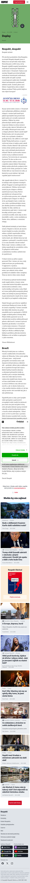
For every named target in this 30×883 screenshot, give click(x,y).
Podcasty (6, 550)
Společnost (5, 520)
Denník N (11, 795)
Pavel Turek (5, 699)
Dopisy (3, 32)
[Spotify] (21, 855)
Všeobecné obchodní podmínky (10, 834)
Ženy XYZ (11, 653)
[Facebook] (3, 865)
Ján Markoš (5, 795)
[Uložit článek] (22, 26)
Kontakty (3, 818)
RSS (2, 831)
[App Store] (7, 847)
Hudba (4, 688)
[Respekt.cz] (4, 2)
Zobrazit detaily (20, 450)
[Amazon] (7, 855)
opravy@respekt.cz (20, 488)
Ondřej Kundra (15, 763)
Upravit (14, 460)
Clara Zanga (5, 528)
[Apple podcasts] (21, 847)
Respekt (4, 40)
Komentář (6, 784)
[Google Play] (7, 851)
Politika (4, 753)
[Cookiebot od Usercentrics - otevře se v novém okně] (17, 422)
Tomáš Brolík (5, 632)
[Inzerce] (15, 100)
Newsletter (7, 621)
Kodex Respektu (5, 821)
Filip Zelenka (5, 731)
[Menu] (27, 2)
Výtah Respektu (13, 550)
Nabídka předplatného (7, 824)
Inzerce (3, 828)
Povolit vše (15, 455)
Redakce (3, 815)
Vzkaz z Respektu (14, 621)
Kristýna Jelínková (6, 763)
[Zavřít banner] (27, 421)
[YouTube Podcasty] (21, 851)
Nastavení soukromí (7, 840)
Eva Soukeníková (6, 666)
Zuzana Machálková (7, 562)
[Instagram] (12, 865)
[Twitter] (7, 865)
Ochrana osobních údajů (8, 837)
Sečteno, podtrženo (15, 720)
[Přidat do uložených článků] (26, 515)
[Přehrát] (22, 515)
